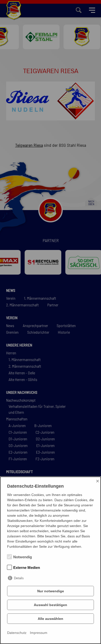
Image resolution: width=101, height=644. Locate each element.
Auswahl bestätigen (50, 605)
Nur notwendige (50, 591)
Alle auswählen (50, 619)
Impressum (38, 633)
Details (19, 578)
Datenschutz (16, 633)
